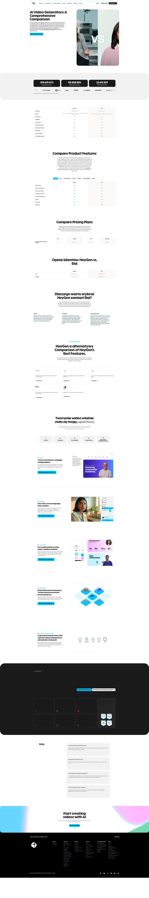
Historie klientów (89, 844)
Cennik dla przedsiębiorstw (102, 844)
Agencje (76, 843)
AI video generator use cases (48, 29)
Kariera (109, 844)
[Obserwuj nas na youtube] (104, 873)
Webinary (87, 847)
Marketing (76, 846)
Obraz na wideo (66, 859)
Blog (87, 843)
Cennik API (54, 844)
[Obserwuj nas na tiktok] (118, 873)
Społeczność (88, 850)
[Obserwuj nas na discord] (101, 873)
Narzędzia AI (66, 864)
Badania (75, 3)
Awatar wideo (66, 843)
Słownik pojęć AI (89, 856)
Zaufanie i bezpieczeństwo (113, 852)
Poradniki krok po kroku (90, 852)
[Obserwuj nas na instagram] (114, 873)
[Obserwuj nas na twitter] (107, 873)
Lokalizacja (65, 849)
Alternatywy (110, 846)
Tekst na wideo (66, 858)
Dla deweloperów (57, 3)
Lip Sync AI (66, 862)
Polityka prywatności (112, 853)
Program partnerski (89, 846)
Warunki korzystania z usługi (113, 855)
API (64, 846)
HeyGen (42, 22)
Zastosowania (48, 3)
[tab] (55, 178)
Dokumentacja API (89, 853)
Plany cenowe (54, 843)
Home (31, 836)
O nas (109, 843)
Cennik (80, 3)
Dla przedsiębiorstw (100, 843)
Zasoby (64, 3)
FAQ (87, 855)
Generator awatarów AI (68, 853)
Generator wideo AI (67, 852)
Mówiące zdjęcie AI (67, 844)
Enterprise (69, 3)
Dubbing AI (66, 866)
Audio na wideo (66, 861)
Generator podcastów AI (68, 856)
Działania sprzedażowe (79, 850)
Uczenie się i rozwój (78, 847)
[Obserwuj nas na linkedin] (111, 873)
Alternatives (37, 836)
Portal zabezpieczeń (112, 850)
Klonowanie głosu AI (67, 855)
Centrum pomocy (89, 849)
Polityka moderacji (111, 856)
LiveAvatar (65, 850)
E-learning (77, 844)
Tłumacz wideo (66, 847)
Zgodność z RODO (111, 858)
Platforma (41, 3)
